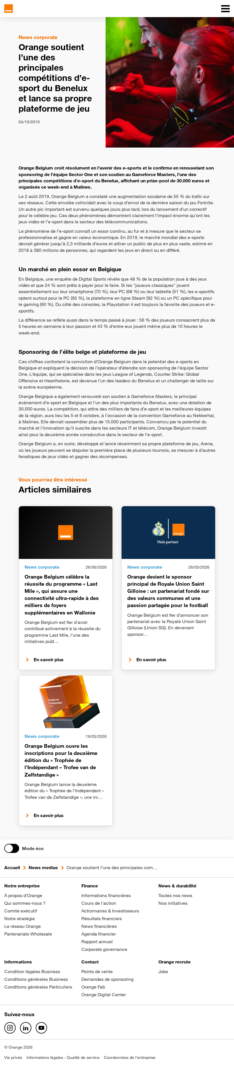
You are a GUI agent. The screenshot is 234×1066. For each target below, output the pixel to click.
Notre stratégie (19, 918)
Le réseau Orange (22, 926)
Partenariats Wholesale (28, 934)
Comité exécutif (20, 911)
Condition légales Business (32, 971)
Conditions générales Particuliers (38, 987)
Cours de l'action (98, 903)
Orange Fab (93, 987)
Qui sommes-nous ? (25, 903)
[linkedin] (25, 1028)
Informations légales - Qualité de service (63, 1057)
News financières (99, 926)
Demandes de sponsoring (107, 979)
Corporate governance (104, 949)
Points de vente (97, 971)
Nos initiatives (172, 903)
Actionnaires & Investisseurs (110, 911)
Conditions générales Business (36, 979)
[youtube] (41, 1028)
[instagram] (10, 1028)
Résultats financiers (101, 918)
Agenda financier (98, 934)
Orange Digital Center (103, 994)
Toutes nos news (175, 895)
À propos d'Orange (23, 895)
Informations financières (106, 895)
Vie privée (13, 1057)
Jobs (163, 971)
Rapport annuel (97, 941)
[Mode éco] (11, 848)
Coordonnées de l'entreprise (130, 1057)
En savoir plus (49, 659)
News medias (43, 867)
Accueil (12, 867)
